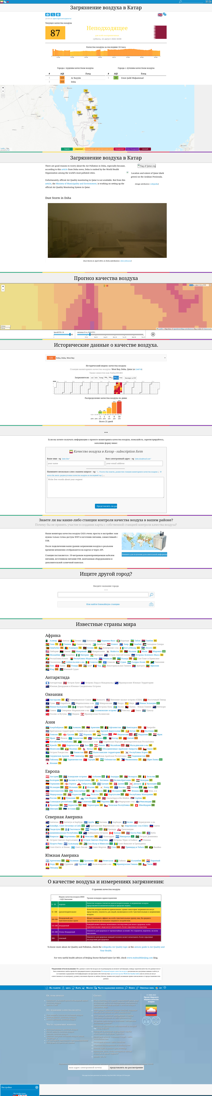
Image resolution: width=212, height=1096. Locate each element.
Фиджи (73, 714)
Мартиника (69, 836)
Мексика (89, 836)
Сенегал (93, 662)
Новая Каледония (58, 706)
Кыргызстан (70, 745)
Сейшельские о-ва (73, 662)
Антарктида (54, 682)
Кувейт (53, 745)
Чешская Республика (118, 805)
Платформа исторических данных (60, 1043)
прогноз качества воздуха (57, 1034)
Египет (112, 644)
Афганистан (113, 727)
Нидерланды (56, 794)
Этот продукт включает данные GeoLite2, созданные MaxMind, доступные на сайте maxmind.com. (115, 1011)
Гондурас (93, 829)
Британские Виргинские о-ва (102, 825)
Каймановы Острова (95, 832)
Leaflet (3, 148)
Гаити (155, 825)
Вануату (99, 699)
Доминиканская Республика (63, 832)
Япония (53, 763)
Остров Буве (71, 682)
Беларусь (132, 776)
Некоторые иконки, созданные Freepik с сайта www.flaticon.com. (113, 1038)
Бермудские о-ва (144, 822)
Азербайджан (56, 727)
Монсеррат (106, 836)
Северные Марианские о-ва (73, 710)
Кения (90, 647)
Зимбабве (54, 647)
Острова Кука (103, 706)
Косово (120, 787)
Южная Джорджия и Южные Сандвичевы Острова (73, 686)
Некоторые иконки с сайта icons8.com (109, 1042)
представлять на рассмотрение (126, 1067)
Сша (113, 847)
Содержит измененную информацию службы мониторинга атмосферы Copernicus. (113, 1032)
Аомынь (76, 727)
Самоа (51, 710)
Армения (94, 727)
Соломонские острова (103, 710)
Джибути (99, 644)
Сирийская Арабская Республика (107, 756)
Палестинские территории (106, 752)
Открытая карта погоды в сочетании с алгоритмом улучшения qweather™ (115, 1022)
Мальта (98, 790)
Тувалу (147, 710)
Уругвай (80, 864)
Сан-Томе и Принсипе (146, 658)
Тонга (136, 710)
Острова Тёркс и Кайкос (123, 840)
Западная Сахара (153, 644)
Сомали (109, 662)
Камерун (73, 647)
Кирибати (63, 703)
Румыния (70, 798)
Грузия (70, 734)
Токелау (124, 710)
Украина (105, 801)
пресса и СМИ (52, 1005)
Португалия (113, 794)
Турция (90, 759)
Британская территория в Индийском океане (70, 731)
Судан (121, 662)
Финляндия (145, 801)
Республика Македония (140, 794)
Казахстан (77, 738)
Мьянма (73, 748)
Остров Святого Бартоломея (62, 840)
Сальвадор (73, 843)
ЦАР (87, 665)
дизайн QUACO (100, 1056)
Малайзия (115, 745)
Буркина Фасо (106, 640)
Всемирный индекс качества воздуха (114, 971)
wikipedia (154, 184)
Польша (94, 794)
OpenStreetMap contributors (183, 329)
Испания (73, 787)
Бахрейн (149, 727)
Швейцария (144, 805)
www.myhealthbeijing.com (140, 957)
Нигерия (82, 655)
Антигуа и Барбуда (71, 822)
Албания (96, 776)
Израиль (87, 734)
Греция (104, 783)
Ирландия (151, 783)
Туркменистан (72, 759)
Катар (114, 738)
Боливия (72, 860)
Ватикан (102, 780)
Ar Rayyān (76, 78)
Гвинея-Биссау (81, 644)
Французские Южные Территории (134, 682)
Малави (130, 651)
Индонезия (122, 734)
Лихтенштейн (56, 790)
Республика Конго (57, 658)
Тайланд (54, 759)
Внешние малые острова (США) (124, 699)
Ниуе (129, 703)
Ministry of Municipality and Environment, (76, 183)
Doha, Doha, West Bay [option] (61, 357)
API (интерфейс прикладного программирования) (67, 1040)
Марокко (157, 651)
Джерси (135, 783)
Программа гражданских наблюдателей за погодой (115, 1026)
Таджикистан (138, 755)
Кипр (106, 787)
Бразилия (88, 860)
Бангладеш (131, 727)
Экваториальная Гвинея (116, 665)
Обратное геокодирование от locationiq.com (112, 1045)
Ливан (99, 745)
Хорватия (72, 805)
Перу (52, 864)
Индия (104, 734)
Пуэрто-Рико (54, 843)
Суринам (66, 864)
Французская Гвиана (127, 864)
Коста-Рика (135, 832)
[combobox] (106, 357)
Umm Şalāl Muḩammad (132, 78)
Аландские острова (75, 776)
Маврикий (79, 651)
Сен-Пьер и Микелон (98, 843)
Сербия (138, 798)
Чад (97, 665)
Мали (142, 651)
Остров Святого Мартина (93, 840)
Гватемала (74, 829)
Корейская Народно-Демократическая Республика (126, 741)
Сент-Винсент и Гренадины (130, 843)
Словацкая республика (61, 801)
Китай (130, 738)
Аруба (89, 822)
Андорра (114, 776)
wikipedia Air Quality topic (115, 947)
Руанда (124, 658)
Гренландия (125, 829)
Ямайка (155, 847)
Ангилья (52, 822)
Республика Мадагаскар (83, 658)
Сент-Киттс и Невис (58, 847)
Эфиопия (152, 665)
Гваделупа (55, 829)
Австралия (55, 699)
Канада (117, 832)
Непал (89, 748)
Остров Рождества (57, 752)
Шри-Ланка (152, 759)
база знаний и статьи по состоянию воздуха (64, 1015)
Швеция (53, 808)
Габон (135, 640)
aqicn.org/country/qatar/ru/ (62, 19)
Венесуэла (106, 860)
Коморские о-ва (109, 647)
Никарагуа (124, 836)
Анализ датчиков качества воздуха (61, 1019)
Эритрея (138, 665)
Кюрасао (52, 836)
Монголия (54, 748)
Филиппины (131, 759)
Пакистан (78, 752)
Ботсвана (89, 640)
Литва (150, 787)
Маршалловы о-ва (82, 703)
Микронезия (103, 703)
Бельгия (150, 776)
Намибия (68, 655)
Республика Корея (138, 752)
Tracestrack (207, 329)
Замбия (135, 644)
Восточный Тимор (154, 699)
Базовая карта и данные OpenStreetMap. (110, 1048)
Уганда (74, 665)
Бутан (132, 730)
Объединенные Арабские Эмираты (120, 748)
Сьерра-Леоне (138, 662)
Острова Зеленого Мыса (147, 654)
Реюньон (107, 658)
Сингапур (78, 755)
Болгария (54, 780)
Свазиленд (53, 662)
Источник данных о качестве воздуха (62, 1029)
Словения (86, 801)
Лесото (148, 647)
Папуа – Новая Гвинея (138, 706)
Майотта (114, 651)
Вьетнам (149, 730)
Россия (53, 798)
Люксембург (79, 790)
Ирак (157, 734)
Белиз (128, 822)
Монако (135, 790)
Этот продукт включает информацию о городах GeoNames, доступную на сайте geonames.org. (113, 1016)
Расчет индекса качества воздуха (60, 1032)
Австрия (54, 776)
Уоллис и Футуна (56, 714)
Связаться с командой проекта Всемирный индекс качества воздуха (67, 1001)
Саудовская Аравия (57, 756)
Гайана (120, 860)
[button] (3, 88)
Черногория (92, 805)
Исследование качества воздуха (63, 1010)
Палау (118, 706)
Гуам (50, 703)
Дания (120, 783)
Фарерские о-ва (125, 801)
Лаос (86, 745)
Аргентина (55, 860)
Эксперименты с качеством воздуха (61, 1017)
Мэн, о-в (150, 790)
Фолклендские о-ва (99, 864)
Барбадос (115, 822)
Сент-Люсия (79, 847)
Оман (149, 748)
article (65, 169)
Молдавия (116, 790)
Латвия (134, 787)
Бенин (76, 640)
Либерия (52, 651)
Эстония (71, 808)
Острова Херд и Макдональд (97, 682)
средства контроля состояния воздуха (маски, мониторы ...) (65, 1037)
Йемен (61, 738)
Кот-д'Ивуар (129, 647)
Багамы (101, 822)
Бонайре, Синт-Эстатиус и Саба (65, 825)
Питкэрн (159, 706)
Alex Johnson (125, 261)
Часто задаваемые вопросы (61, 1024)
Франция (54, 805)
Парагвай (153, 860)
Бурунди (122, 640)
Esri (8, 150)
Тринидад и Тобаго (134, 847)
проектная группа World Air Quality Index (125, 974)
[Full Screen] (3, 96)
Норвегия (76, 794)
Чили (149, 864)
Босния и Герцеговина (79, 780)
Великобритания (122, 780)
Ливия (65, 651)
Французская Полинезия (94, 714)
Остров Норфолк (82, 706)
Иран (50, 738)
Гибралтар (86, 783)
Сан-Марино (90, 798)
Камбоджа (96, 738)
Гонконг (53, 734)
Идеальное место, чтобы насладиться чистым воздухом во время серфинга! (113, 1052)
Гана (52, 644)
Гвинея (65, 644)
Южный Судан (69, 669)
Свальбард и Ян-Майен (115, 798)
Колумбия (136, 860)
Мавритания (96, 651)
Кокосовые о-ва (88, 741)
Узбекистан (109, 759)
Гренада (110, 829)
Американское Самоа (78, 699)
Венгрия (144, 780)
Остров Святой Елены (117, 655)
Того (50, 665)
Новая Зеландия (147, 703)
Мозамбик (53, 655)
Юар (52, 669)
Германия (54, 783)
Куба (151, 832)
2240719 (138, 369)
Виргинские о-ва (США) (134, 825)
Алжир (51, 640)
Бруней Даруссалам (110, 730)
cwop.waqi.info (103, 1028)
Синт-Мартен (97, 847)
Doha (73, 81)
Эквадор (53, 867)
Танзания (157, 662)
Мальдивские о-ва (139, 745)
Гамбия (149, 640)
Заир (124, 644)
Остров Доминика (146, 836)
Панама (145, 840)
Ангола (63, 640)
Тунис (60, 665)
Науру (118, 703)
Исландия (54, 787)
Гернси (70, 783)
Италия (90, 787)
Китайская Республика (61, 741)
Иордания (142, 734)
